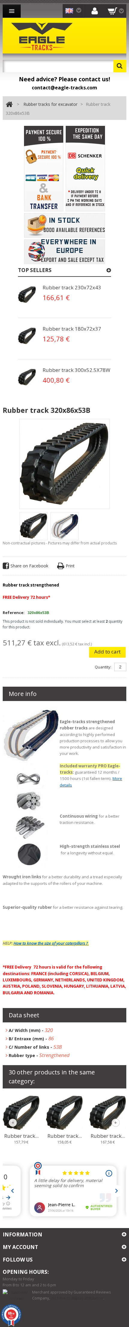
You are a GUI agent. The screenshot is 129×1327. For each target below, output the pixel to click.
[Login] (94, 10)
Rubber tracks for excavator (50, 104)
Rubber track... (21, 1136)
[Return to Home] (9, 104)
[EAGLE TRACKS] (43, 36)
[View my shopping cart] (115, 11)
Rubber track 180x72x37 (72, 328)
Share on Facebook (29, 566)
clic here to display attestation (77, 1298)
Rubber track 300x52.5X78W (76, 370)
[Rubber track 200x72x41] (64, 1112)
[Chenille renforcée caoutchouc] (27, 295)
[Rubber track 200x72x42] (107, 1112)
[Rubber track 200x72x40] (21, 1112)
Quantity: (103, 667)
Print (70, 566)
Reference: (14, 612)
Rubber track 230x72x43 (72, 287)
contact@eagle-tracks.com (64, 87)
